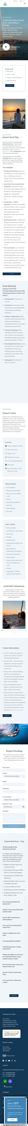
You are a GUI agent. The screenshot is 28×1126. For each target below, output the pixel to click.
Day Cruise (6, 1047)
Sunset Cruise (7, 1049)
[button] (24, 3)
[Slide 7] (11, 630)
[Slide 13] (21, 630)
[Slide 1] (2, 630)
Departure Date (7, 804)
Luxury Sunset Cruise (9, 1026)
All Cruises (6, 1019)
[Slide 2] (4, 630)
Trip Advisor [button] (11, 1056)
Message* (5, 811)
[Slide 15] (24, 630)
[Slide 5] (8, 630)
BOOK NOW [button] (9, 85)
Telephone (6, 788)
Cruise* (5, 773)
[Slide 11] (18, 630)
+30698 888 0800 (10, 1073)
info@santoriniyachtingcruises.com (13, 1070)
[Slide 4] (7, 630)
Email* (5, 781)
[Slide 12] (19, 630)
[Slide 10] (16, 630)
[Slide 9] (15, 630)
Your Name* (6, 767)
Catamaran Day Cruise (9, 1020)
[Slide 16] (26, 630)
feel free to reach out (16, 710)
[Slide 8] (13, 630)
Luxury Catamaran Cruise (10, 1024)
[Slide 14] (22, 630)
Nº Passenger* (7, 797)
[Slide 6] (10, 630)
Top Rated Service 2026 (11, 1034)
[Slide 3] (5, 630)
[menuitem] (22, 1)
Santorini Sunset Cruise (10, 1022)
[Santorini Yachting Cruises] (6, 4)
